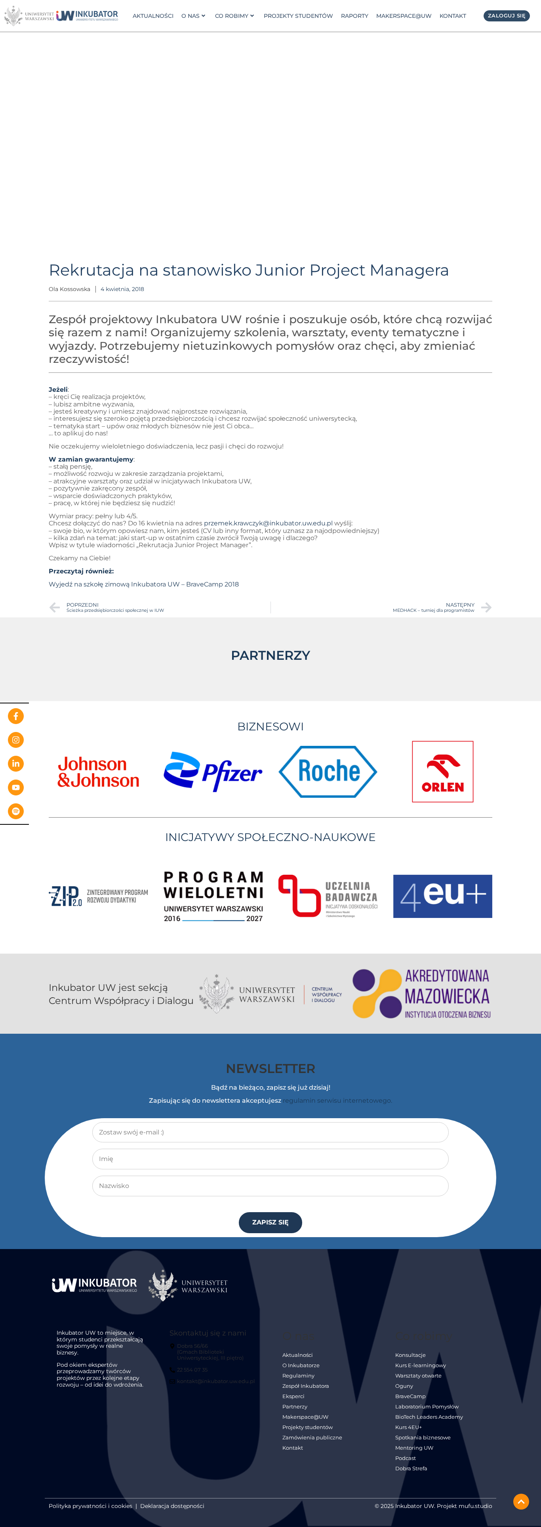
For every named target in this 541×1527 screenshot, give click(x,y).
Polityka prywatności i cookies (90, 1506)
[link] (87, 16)
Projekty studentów (298, 15)
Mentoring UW (414, 1448)
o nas (190, 15)
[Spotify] (16, 811)
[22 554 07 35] (190, 1373)
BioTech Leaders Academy (429, 1417)
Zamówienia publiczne (312, 1438)
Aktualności (153, 15)
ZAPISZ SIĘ (270, 1222)
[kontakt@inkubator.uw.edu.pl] (213, 1385)
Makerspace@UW (404, 15)
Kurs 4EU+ (408, 1427)
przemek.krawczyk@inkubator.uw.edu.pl (268, 523)
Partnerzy (294, 1407)
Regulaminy (298, 1376)
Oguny (404, 1386)
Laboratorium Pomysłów (427, 1407)
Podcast (405, 1458)
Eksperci (293, 1396)
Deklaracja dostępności (172, 1506)
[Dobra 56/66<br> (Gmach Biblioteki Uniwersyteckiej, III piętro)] (213, 1355)
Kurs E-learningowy (420, 1365)
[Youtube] (16, 787)
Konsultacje (410, 1355)
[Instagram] (16, 740)
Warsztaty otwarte (418, 1376)
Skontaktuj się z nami (208, 1333)
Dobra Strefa (411, 1468)
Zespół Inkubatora (305, 1386)
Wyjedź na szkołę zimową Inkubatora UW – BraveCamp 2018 (144, 584)
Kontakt (453, 15)
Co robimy (231, 15)
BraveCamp (410, 1396)
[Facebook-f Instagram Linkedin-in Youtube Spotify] (14, 763)
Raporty (354, 15)
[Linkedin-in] (16, 764)
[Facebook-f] (16, 716)
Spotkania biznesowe (423, 1438)
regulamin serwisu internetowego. (337, 1100)
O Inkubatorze (301, 1365)
